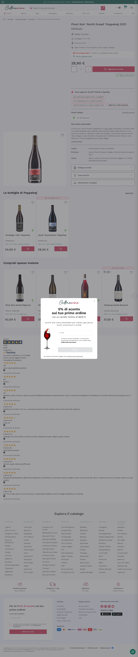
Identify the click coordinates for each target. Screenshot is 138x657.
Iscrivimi (75, 350)
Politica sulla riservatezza (75, 356)
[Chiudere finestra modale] (94, 301)
